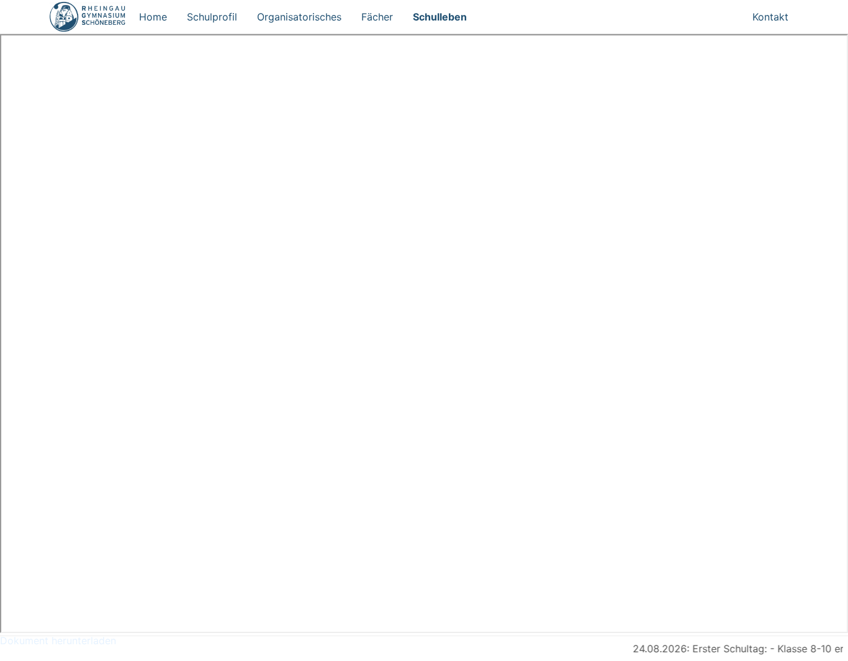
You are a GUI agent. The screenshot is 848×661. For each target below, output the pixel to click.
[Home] (89, 17)
